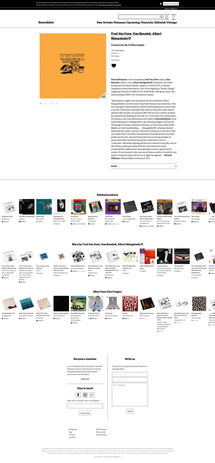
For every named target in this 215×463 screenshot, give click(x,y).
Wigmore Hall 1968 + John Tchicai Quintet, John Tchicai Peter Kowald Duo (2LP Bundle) (26, 275)
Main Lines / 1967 (59, 221)
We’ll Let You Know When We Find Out (163, 222)
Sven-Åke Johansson (78, 313)
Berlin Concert (144, 315)
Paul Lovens (202, 268)
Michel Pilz (40, 313)
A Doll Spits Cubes (111, 315)
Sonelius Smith (162, 216)
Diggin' (142, 268)
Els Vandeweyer (196, 266)
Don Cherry (74, 216)
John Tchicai (6, 266)
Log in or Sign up (171, 9)
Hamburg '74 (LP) (59, 315)
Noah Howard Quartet (26, 313)
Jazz (117, 56)
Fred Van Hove (121, 33)
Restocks (147, 22)
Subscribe (85, 413)
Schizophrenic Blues (26, 315)
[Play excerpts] (40, 103)
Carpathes (39, 318)
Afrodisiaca (5, 219)
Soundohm (46, 22)
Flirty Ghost (92, 221)
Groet (38, 270)
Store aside (100, 432)
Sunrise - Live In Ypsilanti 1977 (76, 220)
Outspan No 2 (92, 273)
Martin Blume (196, 270)
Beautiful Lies (178, 268)
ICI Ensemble (178, 266)
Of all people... (195, 219)
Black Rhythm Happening (110, 220)
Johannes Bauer (162, 266)
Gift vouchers (101, 435)
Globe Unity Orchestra (61, 313)
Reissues (119, 22)
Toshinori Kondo (162, 315)
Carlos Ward (148, 219)
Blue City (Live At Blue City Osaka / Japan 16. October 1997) (164, 271)
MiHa (124, 270)
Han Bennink (142, 33)
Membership (101, 429)
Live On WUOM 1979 (129, 219)
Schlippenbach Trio (8, 313)
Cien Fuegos (120, 50)
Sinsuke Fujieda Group (26, 216)
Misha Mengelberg (129, 266)
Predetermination (180, 221)
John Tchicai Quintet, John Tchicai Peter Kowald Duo (9, 273)
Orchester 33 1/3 (93, 313)
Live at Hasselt (196, 275)
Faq (70, 432)
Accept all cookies (171, 4)
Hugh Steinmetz (7, 216)
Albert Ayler (40, 216)
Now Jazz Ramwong (77, 268)
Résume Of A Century (60, 273)
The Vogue (108, 313)
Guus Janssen (41, 266)
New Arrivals (105, 22)
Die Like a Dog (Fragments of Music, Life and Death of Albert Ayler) (164, 325)
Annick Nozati (63, 268)
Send (130, 411)
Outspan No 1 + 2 (179, 320)
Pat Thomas (195, 216)
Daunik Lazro (58, 266)
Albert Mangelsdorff (77, 266)
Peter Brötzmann (93, 266)
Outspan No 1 (109, 275)
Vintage (172, 22)
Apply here (85, 379)
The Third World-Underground (145, 222)
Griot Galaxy (127, 216)
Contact (72, 437)
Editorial (160, 22)
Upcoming (133, 22)
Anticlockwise (196, 318)
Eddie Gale (109, 216)
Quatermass (195, 272)
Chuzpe (125, 313)
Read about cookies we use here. (110, 5)
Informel (22, 219)
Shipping (72, 429)
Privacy (72, 435)
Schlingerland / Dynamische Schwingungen (76, 318)
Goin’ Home (40, 219)
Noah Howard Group (146, 313)
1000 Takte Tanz (128, 315)
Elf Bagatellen (6, 315)
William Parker (162, 318)
